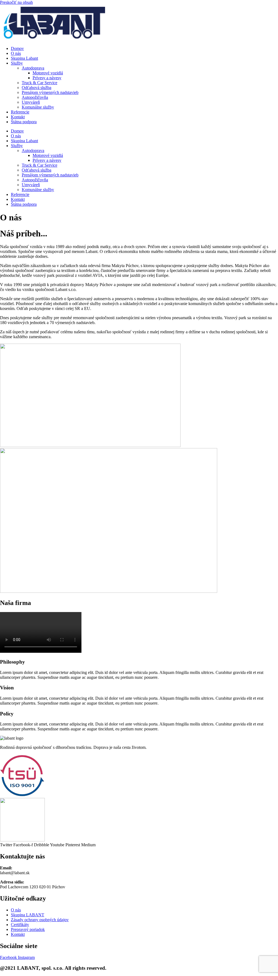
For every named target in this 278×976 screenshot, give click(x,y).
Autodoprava (33, 68)
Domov (17, 48)
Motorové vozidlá (48, 73)
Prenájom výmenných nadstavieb (50, 92)
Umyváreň (31, 102)
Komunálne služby (38, 107)
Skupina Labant (24, 58)
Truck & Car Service (39, 82)
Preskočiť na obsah (16, 2)
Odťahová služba (36, 87)
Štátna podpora (24, 121)
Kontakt (18, 117)
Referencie (20, 112)
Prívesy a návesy (47, 77)
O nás (16, 53)
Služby (17, 63)
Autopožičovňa (35, 97)
